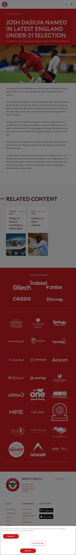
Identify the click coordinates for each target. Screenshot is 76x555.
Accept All (11, 536)
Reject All (28, 551)
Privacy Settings (38, 543)
